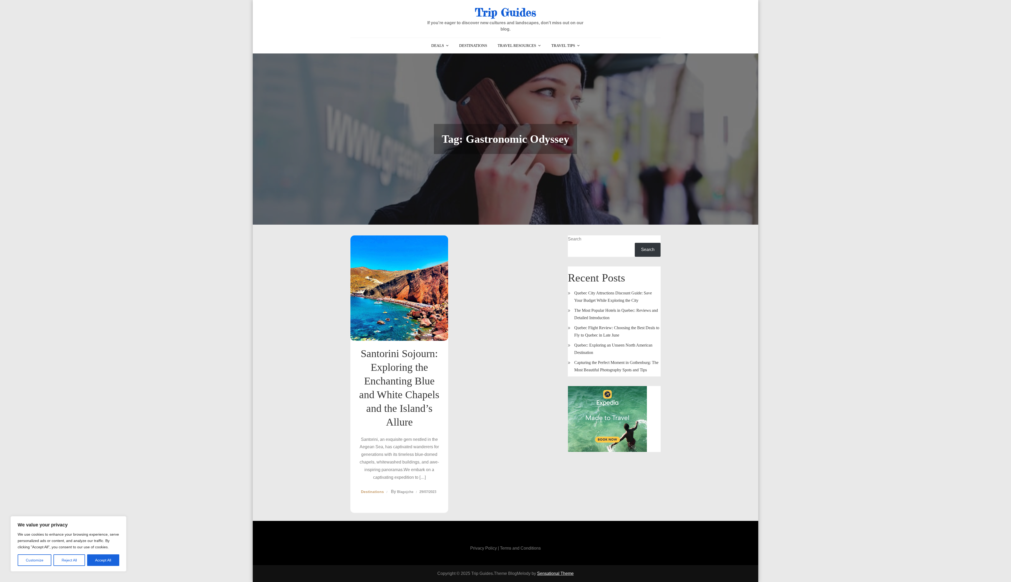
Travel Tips (563, 45)
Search (574, 239)
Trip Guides (505, 12)
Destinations (473, 45)
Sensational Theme (555, 573)
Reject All (69, 560)
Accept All (103, 560)
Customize (34, 560)
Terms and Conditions (520, 548)
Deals (437, 45)
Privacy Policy (483, 548)
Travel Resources (517, 45)
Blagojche (405, 492)
